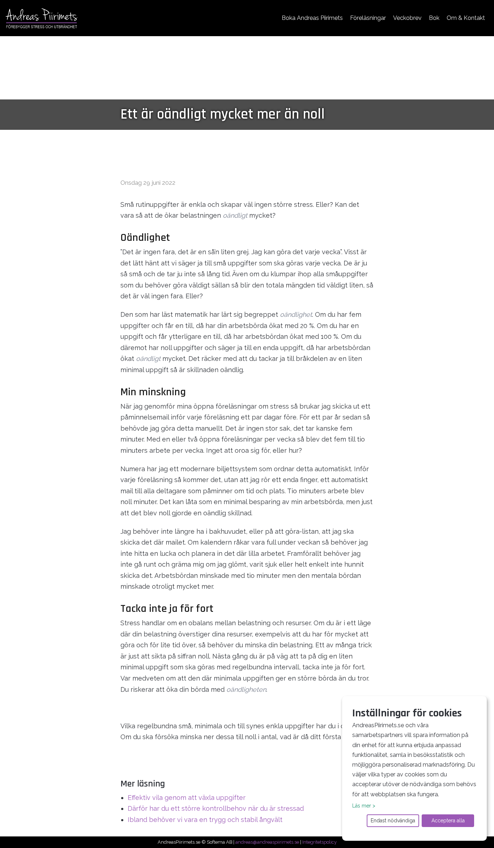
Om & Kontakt (466, 17)
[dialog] (414, 768)
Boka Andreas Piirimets (312, 17)
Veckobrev (407, 17)
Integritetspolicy (319, 842)
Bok (434, 17)
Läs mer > (363, 806)
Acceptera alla (448, 820)
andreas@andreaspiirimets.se (267, 842)
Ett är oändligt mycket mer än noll (222, 114)
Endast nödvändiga (393, 820)
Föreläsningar (368, 17)
